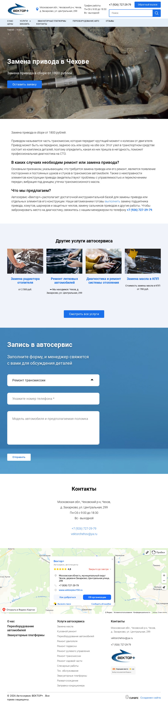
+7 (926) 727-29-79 (120, 4)
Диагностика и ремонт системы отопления (103, 280)
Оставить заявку (24, 84)
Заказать (25, 24)
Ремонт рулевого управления (73, 651)
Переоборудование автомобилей (75, 636)
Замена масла (65, 626)
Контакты (41, 24)
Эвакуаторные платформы (52, 21)
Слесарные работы (68, 665)
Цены (10, 24)
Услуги (24, 21)
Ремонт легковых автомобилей (64, 280)
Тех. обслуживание (67, 670)
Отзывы (110, 21)
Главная (10, 30)
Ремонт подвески (67, 646)
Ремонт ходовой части (69, 660)
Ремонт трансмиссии (69, 656)
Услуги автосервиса (70, 621)
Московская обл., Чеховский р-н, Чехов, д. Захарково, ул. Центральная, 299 (61, 9)
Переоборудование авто (86, 21)
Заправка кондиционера (70, 685)
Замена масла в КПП (143, 279)
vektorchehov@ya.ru (84, 534)
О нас (10, 21)
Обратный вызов (148, 4)
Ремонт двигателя (67, 641)
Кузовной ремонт (67, 631)
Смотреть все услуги (84, 314)
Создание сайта (150, 697)
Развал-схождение (67, 680)
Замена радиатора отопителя (25, 280)
